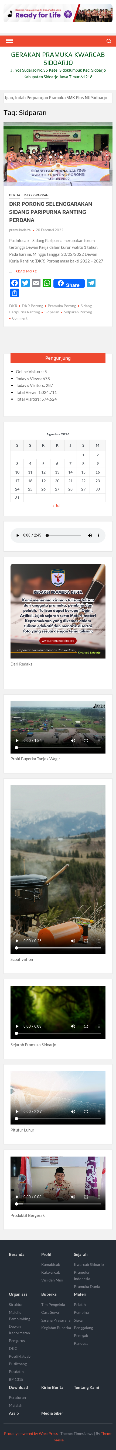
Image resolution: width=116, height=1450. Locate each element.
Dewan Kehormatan (19, 1329)
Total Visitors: (29, 399)
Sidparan (52, 312)
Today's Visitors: (31, 385)
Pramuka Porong (62, 305)
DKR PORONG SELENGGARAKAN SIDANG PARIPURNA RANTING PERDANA (50, 212)
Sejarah (81, 1254)
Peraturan (17, 1397)
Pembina (81, 1312)
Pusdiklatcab (19, 1356)
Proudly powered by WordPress (31, 1433)
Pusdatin (16, 1371)
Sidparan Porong (78, 312)
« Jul (56, 505)
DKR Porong (32, 305)
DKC (13, 1348)
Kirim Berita (52, 1387)
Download (18, 1387)
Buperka (49, 1294)
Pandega (81, 1343)
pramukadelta (20, 230)
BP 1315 (16, 1379)
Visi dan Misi (52, 1280)
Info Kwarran (36, 195)
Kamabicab (50, 1264)
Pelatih (80, 1304)
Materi (80, 1294)
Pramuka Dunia (87, 1286)
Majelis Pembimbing (19, 1315)
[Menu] (9, 41)
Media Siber (52, 1413)
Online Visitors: (30, 371)
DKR (13, 305)
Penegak (81, 1335)
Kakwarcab (50, 1272)
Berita (14, 195)
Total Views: (27, 392)
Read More (26, 271)
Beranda (17, 1254)
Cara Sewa (50, 1312)
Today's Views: (29, 378)
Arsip (14, 1413)
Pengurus (17, 1340)
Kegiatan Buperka (56, 1327)
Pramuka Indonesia (82, 1275)
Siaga (78, 1320)
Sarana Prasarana (55, 1320)
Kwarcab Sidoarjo (89, 1264)
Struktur (16, 1304)
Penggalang (83, 1327)
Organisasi (19, 1294)
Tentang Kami (86, 1387)
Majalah (15, 1405)
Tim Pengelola (53, 1304)
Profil (46, 1254)
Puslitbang (18, 1363)
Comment (20, 318)
